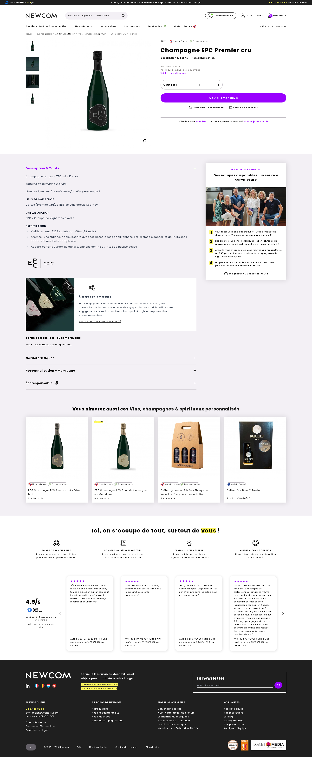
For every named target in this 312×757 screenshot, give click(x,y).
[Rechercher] (123, 16)
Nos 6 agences (101, 716)
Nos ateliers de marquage (174, 720)
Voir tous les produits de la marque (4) (100, 321)
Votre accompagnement (107, 720)
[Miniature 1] (32, 64)
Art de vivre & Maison (65, 34)
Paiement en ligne (37, 730)
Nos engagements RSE (105, 712)
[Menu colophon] (31, 747)
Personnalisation (203, 58)
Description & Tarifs (174, 58)
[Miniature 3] (32, 99)
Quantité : (170, 84)
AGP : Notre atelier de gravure (176, 712)
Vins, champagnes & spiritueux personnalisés (185, 409)
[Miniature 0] (32, 46)
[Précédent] (32, 41)
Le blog (228, 716)
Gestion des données (126, 747)
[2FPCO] (244, 745)
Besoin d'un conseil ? (245, 107)
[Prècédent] (59, 613)
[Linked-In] (28, 686)
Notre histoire (100, 708)
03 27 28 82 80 (278, 2)
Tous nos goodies (44, 34)
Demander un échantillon (208, 107)
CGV (79, 747)
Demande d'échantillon (40, 726)
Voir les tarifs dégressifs (174, 73)
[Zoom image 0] (97, 93)
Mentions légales (98, 747)
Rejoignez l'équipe (235, 728)
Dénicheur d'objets (169, 708)
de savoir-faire (273, 26)
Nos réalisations (233, 712)
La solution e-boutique (172, 724)
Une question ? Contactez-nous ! (248, 273)
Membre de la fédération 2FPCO (178, 728)
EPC (163, 41)
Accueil (29, 34)
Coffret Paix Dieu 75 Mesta (243, 490)
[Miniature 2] (32, 81)
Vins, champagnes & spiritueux (93, 34)
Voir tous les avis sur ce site (41, 625)
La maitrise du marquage (173, 716)
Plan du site (152, 747)
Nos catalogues (233, 708)
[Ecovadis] (233, 745)
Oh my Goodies (233, 720)
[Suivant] (32, 145)
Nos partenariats (234, 724)
